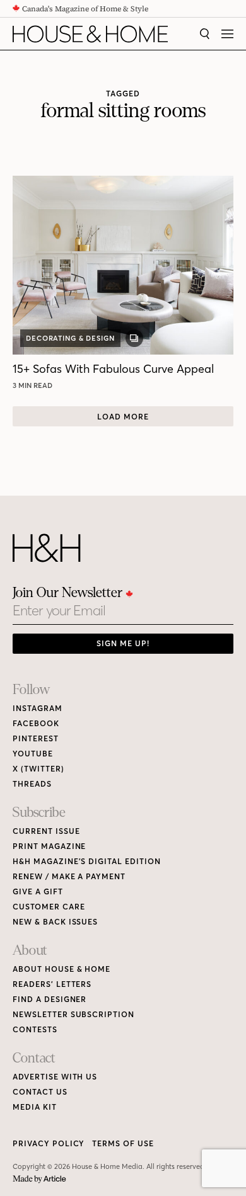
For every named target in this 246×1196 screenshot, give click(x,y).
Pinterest (36, 738)
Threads (32, 784)
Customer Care (49, 906)
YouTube (33, 753)
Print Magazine (49, 846)
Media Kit (35, 1107)
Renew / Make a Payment (69, 876)
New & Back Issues (55, 921)
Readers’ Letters (52, 984)
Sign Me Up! (123, 643)
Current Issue (46, 831)
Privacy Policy (49, 1143)
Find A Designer (49, 999)
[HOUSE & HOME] (90, 34)
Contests (35, 1029)
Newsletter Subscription (73, 1014)
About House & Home (61, 969)
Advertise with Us (55, 1076)
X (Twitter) (38, 768)
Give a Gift (38, 891)
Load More (123, 416)
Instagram (37, 708)
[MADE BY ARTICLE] (39, 1179)
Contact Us (40, 1091)
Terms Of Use (123, 1143)
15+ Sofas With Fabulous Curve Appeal (113, 369)
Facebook (36, 723)
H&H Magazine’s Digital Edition (87, 861)
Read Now (34, 385)
